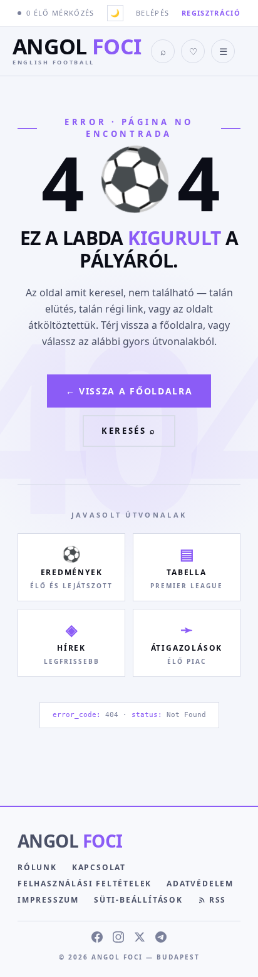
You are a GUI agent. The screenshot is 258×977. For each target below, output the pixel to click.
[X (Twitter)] (139, 937)
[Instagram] (118, 937)
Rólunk (37, 867)
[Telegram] (161, 937)
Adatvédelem (200, 883)
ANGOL (70, 840)
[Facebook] (97, 937)
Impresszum (48, 899)
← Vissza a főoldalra (129, 391)
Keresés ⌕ (128, 430)
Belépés (152, 13)
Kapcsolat (99, 867)
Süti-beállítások (138, 899)
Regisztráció (211, 13)
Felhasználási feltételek (85, 883)
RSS (217, 899)
